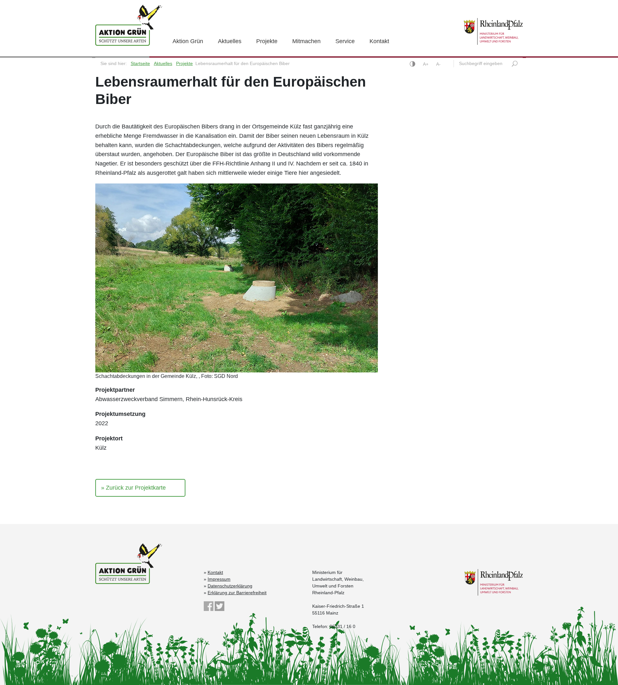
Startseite (140, 63)
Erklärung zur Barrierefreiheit (237, 592)
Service (345, 41)
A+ (426, 64)
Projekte (266, 41)
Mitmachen (306, 41)
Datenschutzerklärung (230, 585)
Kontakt (379, 41)
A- (438, 64)
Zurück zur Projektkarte (136, 487)
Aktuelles (229, 41)
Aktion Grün (188, 41)
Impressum (219, 579)
